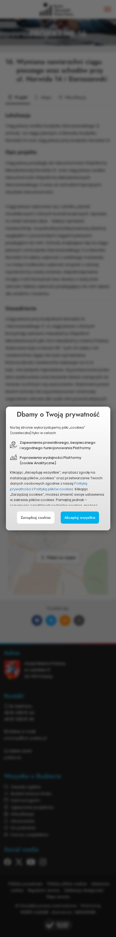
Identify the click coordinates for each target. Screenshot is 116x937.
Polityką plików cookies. (54, 489)
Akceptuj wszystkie (79, 517)
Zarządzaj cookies (36, 517)
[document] (58, 468)
